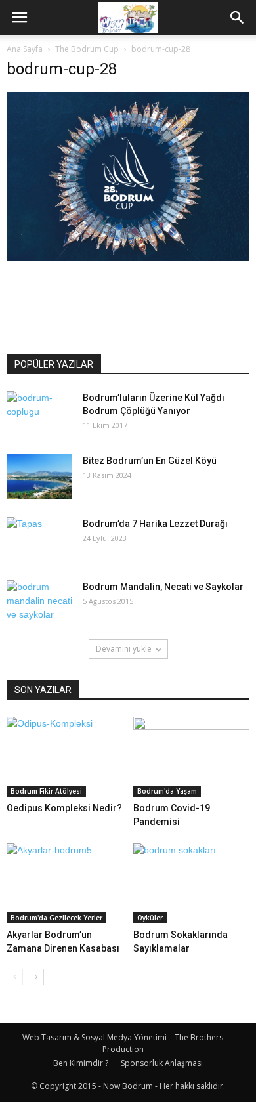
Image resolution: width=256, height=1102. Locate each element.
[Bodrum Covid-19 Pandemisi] (191, 757)
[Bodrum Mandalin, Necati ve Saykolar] (39, 603)
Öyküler (150, 917)
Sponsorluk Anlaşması (162, 1063)
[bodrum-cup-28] (128, 257)
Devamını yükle (124, 648)
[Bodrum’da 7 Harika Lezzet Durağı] (39, 540)
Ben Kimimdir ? (80, 1063)
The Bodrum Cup (87, 48)
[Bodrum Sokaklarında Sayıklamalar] (191, 883)
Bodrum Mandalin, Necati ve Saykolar (163, 587)
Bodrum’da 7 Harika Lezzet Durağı (155, 524)
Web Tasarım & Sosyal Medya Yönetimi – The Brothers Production (122, 1043)
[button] (237, 17)
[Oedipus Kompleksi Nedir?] (65, 757)
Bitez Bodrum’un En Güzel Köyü (150, 461)
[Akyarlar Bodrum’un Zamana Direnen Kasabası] (65, 883)
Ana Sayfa (25, 48)
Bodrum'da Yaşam (167, 790)
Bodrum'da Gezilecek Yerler (56, 917)
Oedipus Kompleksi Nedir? (64, 808)
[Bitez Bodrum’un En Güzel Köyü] (39, 476)
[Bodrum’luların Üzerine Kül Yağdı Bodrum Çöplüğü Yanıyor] (39, 414)
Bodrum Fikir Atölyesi (46, 790)
